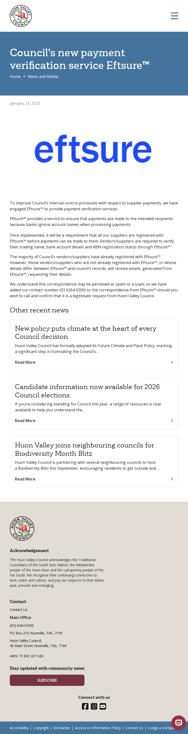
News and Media (43, 76)
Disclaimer (62, 727)
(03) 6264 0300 (22, 625)
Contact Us (18, 609)
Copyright (41, 727)
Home (15, 76)
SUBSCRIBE (47, 680)
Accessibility (19, 727)
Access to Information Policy (98, 727)
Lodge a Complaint (163, 727)
